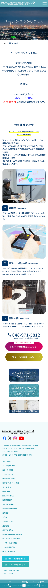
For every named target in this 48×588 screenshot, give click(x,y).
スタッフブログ (7, 521)
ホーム (3, 43)
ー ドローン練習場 (8, 551)
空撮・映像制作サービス (10, 508)
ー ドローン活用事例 (9, 543)
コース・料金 (6, 487)
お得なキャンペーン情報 (10, 483)
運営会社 (5, 526)
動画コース (6, 491)
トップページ (6, 461)
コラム (4, 517)
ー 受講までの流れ (8, 478)
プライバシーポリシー (11, 570)
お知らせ (5, 513)
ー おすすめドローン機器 (11, 539)
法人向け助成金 (8, 504)
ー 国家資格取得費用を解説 (12, 534)
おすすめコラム (7, 530)
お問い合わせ (8, 573)
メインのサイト (10, 101)
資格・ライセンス (8, 496)
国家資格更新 (7, 500)
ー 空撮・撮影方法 (8, 547)
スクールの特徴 (7, 470)
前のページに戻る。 (24, 98)
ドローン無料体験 (8, 466)
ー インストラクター (9, 474)
